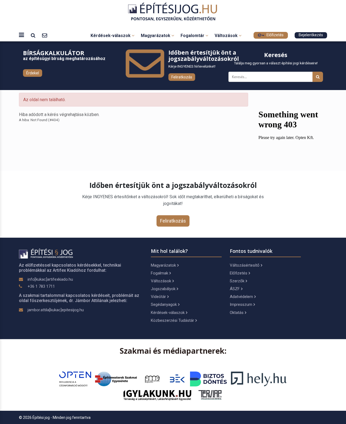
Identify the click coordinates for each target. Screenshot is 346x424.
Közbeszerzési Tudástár (172, 320)
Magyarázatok (156, 35)
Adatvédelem (241, 296)
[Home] (173, 11)
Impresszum (241, 304)
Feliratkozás (181, 77)
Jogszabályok (163, 288)
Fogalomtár (193, 35)
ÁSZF (235, 288)
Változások (227, 35)
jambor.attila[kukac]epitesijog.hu (56, 309)
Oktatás (237, 312)
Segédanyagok (164, 304)
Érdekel (32, 73)
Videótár (158, 296)
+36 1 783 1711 (41, 286)
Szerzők (237, 281)
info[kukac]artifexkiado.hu (50, 279)
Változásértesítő (245, 265)
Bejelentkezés (311, 35)
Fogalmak (159, 273)
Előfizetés (274, 35)
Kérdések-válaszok (111, 35)
